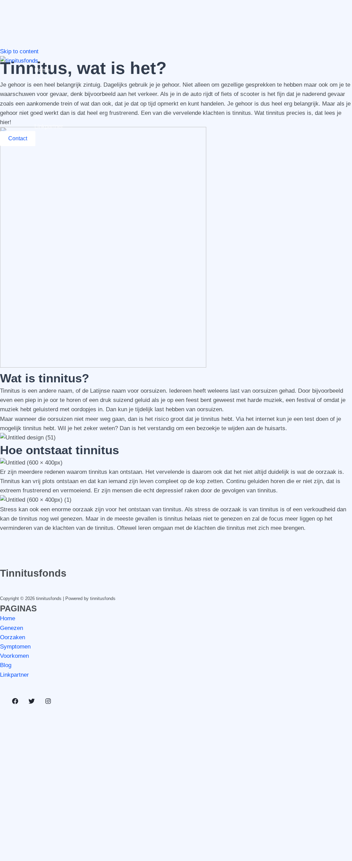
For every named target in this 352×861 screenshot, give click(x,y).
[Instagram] (48, 702)
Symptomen (49, 98)
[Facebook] (15, 702)
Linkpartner (48, 126)
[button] (17, 138)
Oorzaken (46, 89)
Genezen (45, 79)
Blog (40, 116)
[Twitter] (32, 702)
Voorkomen (48, 107)
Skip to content (19, 51)
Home (42, 70)
